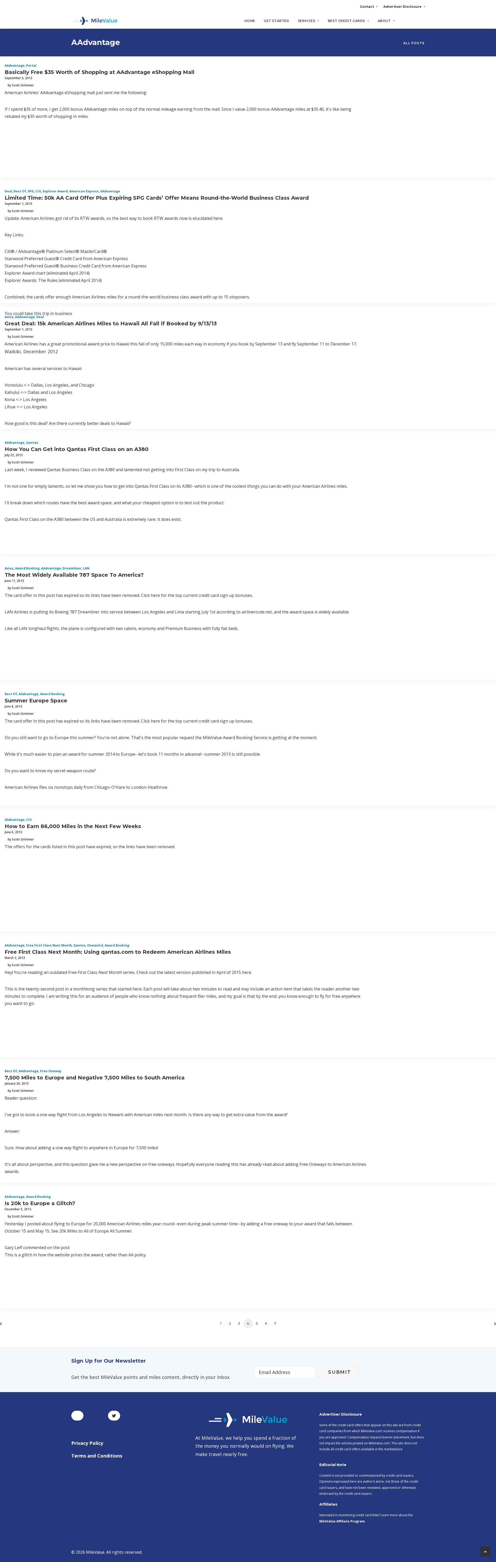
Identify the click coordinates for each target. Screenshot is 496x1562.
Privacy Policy (87, 1443)
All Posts (413, 43)
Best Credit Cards (346, 21)
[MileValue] (94, 21)
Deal (8, 191)
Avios (9, 317)
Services (306, 21)
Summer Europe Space (36, 700)
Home (249, 21)
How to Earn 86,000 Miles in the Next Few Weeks (73, 826)
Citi (38, 191)
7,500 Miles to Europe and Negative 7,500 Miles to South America (95, 1078)
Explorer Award (55, 191)
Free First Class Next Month (49, 945)
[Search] (421, 23)
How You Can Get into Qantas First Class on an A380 (77, 449)
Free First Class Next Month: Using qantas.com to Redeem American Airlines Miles (118, 952)
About (384, 21)
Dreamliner (72, 568)
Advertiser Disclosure (402, 7)
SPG (31, 191)
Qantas (32, 442)
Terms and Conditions (96, 1456)
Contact (367, 7)
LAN (86, 568)
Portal (31, 65)
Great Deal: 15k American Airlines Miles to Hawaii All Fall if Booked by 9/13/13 (111, 323)
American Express (84, 191)
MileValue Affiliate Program (342, 1521)
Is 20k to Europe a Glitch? (40, 1203)
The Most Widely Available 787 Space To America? (74, 575)
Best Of (20, 191)
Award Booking (27, 568)
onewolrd (95, 945)
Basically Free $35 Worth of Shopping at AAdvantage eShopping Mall (100, 72)
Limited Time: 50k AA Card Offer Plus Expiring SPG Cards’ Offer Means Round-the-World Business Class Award (157, 198)
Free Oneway (50, 1071)
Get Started (276, 21)
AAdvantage (15, 65)
